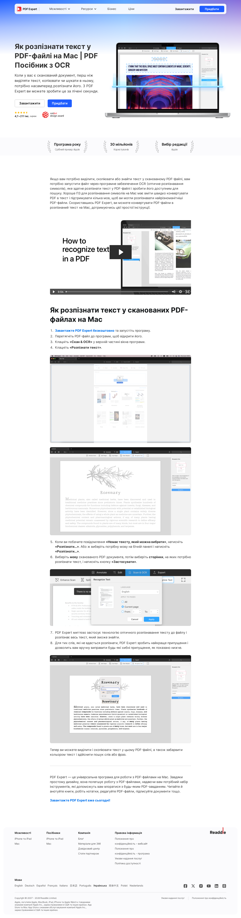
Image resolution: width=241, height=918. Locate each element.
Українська (100, 885)
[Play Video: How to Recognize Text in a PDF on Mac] (121, 252)
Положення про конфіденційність (209, 898)
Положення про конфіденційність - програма (132, 851)
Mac (17, 843)
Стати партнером (88, 853)
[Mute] (173, 292)
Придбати (212, 9)
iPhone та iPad (23, 838)
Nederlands (136, 885)
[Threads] (224, 886)
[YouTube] (209, 886)
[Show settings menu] (180, 292)
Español (41, 885)
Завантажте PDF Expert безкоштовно (84, 330)
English (19, 885)
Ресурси (87, 9)
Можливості (58, 9)
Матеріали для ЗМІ (89, 843)
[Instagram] (201, 886)
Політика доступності (128, 863)
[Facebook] (185, 886)
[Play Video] (53, 292)
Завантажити (184, 9)
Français (52, 885)
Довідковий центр (89, 848)
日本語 (73, 885)
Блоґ (81, 838)
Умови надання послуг (128, 858)
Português (85, 885)
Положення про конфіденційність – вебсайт (131, 841)
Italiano (63, 885)
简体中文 (114, 885)
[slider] (117, 292)
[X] (193, 886)
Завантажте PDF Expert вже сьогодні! (80, 800)
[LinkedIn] (216, 886)
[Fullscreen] (187, 292)
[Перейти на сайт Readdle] (218, 830)
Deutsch (29, 885)
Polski (124, 885)
